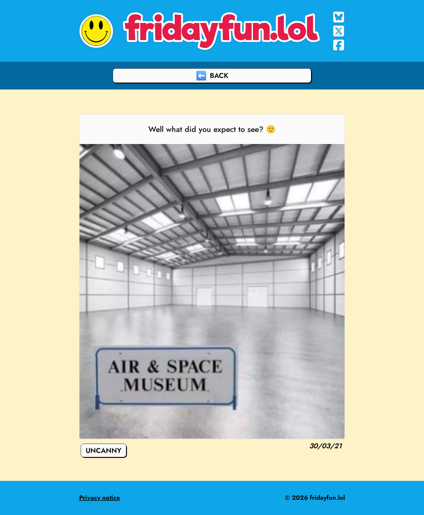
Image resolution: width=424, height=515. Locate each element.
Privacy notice (99, 497)
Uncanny (103, 450)
